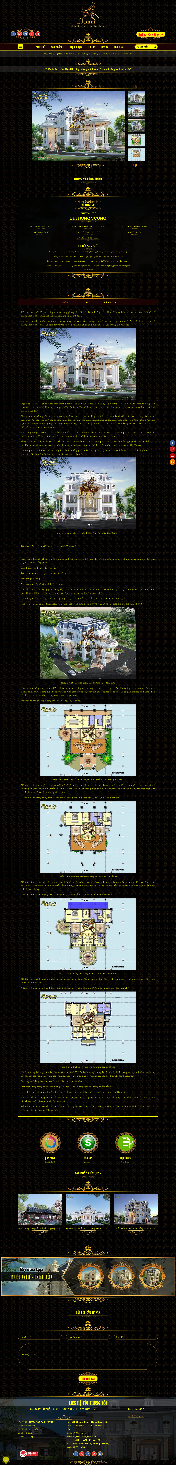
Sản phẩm (56, 47)
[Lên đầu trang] (171, 1457)
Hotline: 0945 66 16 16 (150, 34)
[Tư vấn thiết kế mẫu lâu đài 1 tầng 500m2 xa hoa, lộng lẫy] (88, 1209)
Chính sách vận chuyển (28, 1429)
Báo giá (118, 47)
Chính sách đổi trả (26, 1432)
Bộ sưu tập (76, 47)
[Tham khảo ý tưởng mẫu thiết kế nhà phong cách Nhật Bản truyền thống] (40, 1209)
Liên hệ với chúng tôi (88, 1402)
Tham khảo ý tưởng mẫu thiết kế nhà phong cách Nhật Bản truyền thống (40, 1228)
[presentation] (15, 1208)
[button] (135, 165)
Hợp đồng (125, 1158)
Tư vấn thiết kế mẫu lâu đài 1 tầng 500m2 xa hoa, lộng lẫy (88, 1228)
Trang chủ (40, 47)
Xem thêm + (50, 1162)
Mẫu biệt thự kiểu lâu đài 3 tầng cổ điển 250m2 (136, 1228)
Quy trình (50, 1158)
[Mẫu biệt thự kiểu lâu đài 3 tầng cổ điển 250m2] (136, 1209)
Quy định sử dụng (25, 1436)
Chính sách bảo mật (26, 1425)
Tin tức (91, 47)
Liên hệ (104, 47)
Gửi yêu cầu (88, 1378)
